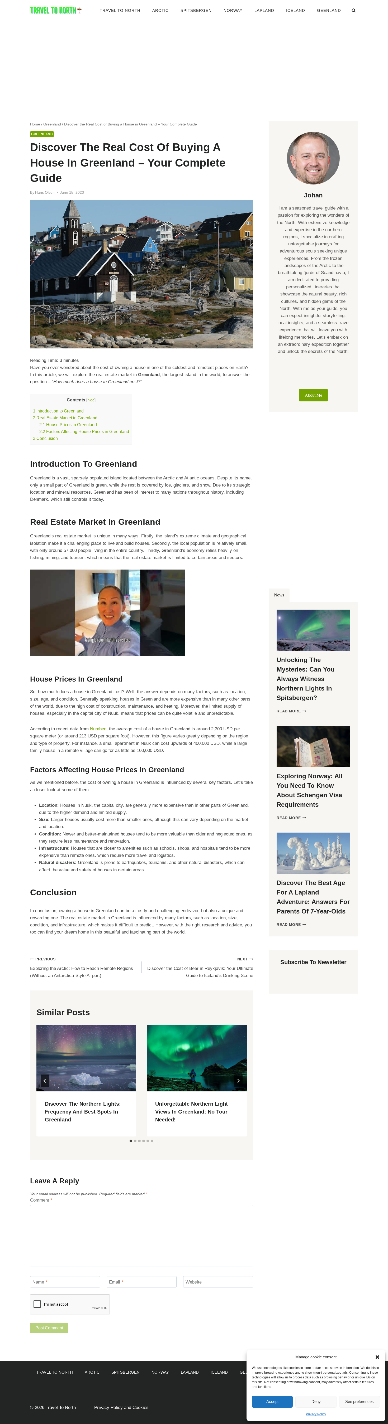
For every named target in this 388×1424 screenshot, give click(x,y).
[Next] (238, 1081)
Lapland (264, 10)
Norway (233, 10)
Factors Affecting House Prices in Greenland (84, 431)
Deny (316, 1401)
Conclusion (45, 438)
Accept (272, 1401)
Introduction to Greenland (58, 411)
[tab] (131, 1141)
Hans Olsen (45, 193)
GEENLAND (329, 10)
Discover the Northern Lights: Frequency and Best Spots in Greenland (83, 1111)
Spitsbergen (196, 10)
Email (116, 1281)
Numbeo (98, 728)
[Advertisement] (194, 61)
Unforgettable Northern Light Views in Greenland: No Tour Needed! (191, 1111)
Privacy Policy (316, 1414)
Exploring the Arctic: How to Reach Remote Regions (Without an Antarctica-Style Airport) (81, 967)
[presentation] (86, 1058)
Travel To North (120, 10)
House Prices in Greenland (68, 424)
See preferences (359, 1401)
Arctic (160, 10)
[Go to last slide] (45, 1081)
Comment (41, 1200)
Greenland (42, 134)
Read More (291, 711)
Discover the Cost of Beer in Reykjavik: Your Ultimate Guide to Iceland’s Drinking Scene (200, 967)
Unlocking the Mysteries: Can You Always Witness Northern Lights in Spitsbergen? (306, 678)
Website (194, 1281)
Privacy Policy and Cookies (121, 1407)
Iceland (295, 10)
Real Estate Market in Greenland (65, 417)
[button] (377, 1357)
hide (90, 400)
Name (39, 1281)
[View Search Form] (353, 10)
